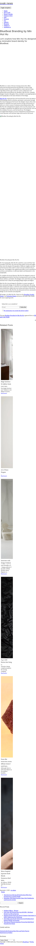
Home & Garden (8, 14)
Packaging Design (11, 296)
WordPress (26, 942)
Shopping (6, 24)
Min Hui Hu (3, 98)
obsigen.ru (7, 25)
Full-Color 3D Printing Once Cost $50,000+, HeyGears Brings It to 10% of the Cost (18, 913)
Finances (6, 19)
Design (5, 11)
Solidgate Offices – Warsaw (11, 910)
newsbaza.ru (7, 27)
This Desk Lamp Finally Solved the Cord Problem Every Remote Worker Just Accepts (19, 919)
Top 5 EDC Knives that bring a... (6, 662)
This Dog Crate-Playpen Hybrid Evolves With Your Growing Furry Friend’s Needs (18, 895)
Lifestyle (6, 22)
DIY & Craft (7, 12)
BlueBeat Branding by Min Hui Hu (14, 315)
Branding (26, 294)
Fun (5, 20)
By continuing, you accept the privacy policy (16, 310)
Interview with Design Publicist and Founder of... (6, 563)
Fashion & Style (8, 16)
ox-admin (13, 890)
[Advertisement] (18, 64)
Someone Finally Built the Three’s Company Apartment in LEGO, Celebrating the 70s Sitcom (20, 916)
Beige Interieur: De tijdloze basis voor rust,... (6, 384)
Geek (5, 17)
